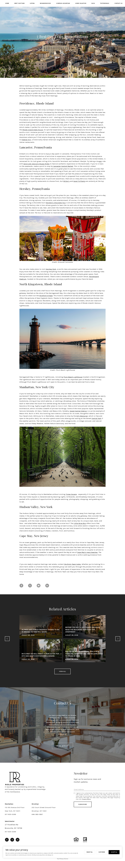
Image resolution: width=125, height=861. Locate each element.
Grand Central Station (78, 411)
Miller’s (66, 181)
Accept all (114, 852)
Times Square (71, 494)
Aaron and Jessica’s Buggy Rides (36, 164)
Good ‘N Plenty (79, 181)
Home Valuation (80, 3)
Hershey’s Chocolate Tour (56, 203)
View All (62, 671)
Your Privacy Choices (62, 858)
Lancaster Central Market (63, 166)
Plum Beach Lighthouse (73, 377)
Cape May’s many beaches (87, 552)
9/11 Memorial (82, 416)
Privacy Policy (86, 799)
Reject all (89, 852)
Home (7, 3)
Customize (102, 852)
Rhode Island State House (32, 130)
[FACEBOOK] (7, 840)
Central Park (96, 418)
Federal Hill (26, 140)
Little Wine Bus (80, 523)
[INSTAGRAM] (12, 840)
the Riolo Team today (72, 564)
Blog (93, 3)
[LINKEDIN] (18, 840)
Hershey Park (51, 269)
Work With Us (62, 746)
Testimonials (104, 3)
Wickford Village (46, 296)
